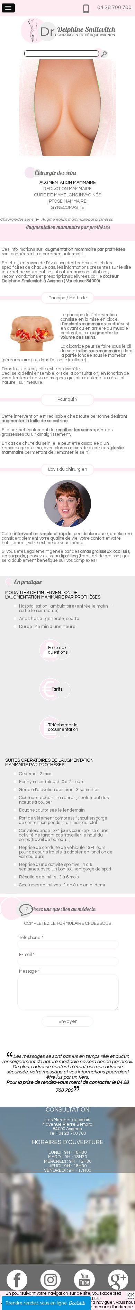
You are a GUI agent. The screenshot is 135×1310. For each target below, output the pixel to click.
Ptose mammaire (68, 201)
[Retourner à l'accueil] (67, 42)
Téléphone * (31, 938)
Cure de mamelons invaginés (67, 195)
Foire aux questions (58, 650)
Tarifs (57, 689)
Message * (29, 971)
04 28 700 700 (114, 7)
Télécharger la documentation (63, 727)
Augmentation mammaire (67, 182)
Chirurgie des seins (17, 219)
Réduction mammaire (67, 189)
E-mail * (27, 955)
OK (131, 1295)
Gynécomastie (67, 207)
